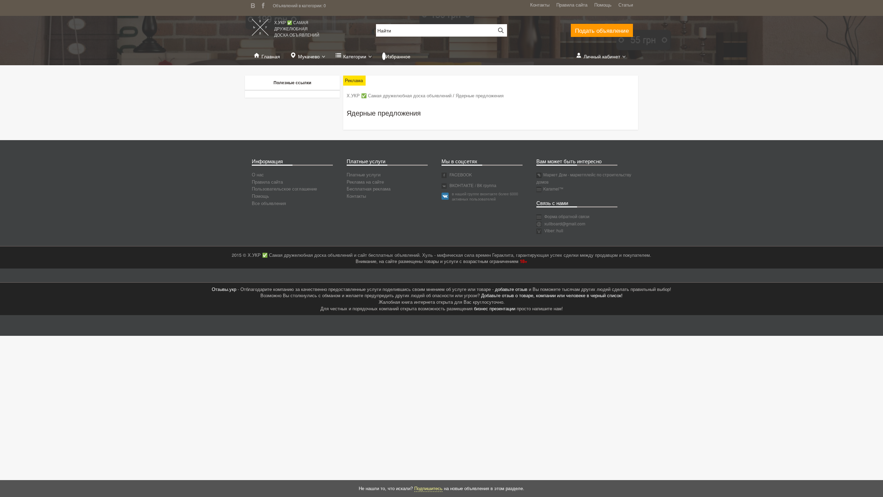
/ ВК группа (485, 185)
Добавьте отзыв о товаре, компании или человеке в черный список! (552, 295)
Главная (270, 56)
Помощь (603, 4)
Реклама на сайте (365, 181)
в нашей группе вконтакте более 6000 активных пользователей (485, 196)
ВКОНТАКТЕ (461, 185)
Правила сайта (571, 4)
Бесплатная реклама (368, 188)
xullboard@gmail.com (564, 223)
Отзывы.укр (224, 289)
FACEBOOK (460, 174)
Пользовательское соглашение (284, 188)
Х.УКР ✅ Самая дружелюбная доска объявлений (296, 28)
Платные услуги (363, 174)
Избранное (398, 56)
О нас (258, 174)
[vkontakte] (254, 4)
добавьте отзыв (511, 289)
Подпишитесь (428, 488)
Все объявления (269, 203)
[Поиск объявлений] (498, 30)
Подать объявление (602, 30)
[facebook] (264, 4)
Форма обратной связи (566, 216)
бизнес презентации (494, 308)
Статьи (625, 4)
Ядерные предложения (480, 95)
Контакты (539, 4)
